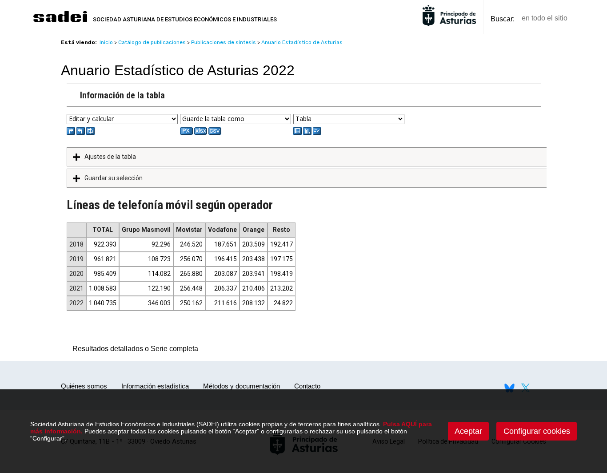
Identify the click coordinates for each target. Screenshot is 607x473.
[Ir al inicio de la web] (60, 21)
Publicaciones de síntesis (223, 42)
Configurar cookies (536, 431)
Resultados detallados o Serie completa (133, 348)
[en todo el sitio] (589, 18)
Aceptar (468, 431)
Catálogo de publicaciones (152, 42)
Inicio (106, 42)
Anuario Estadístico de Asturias (302, 42)
